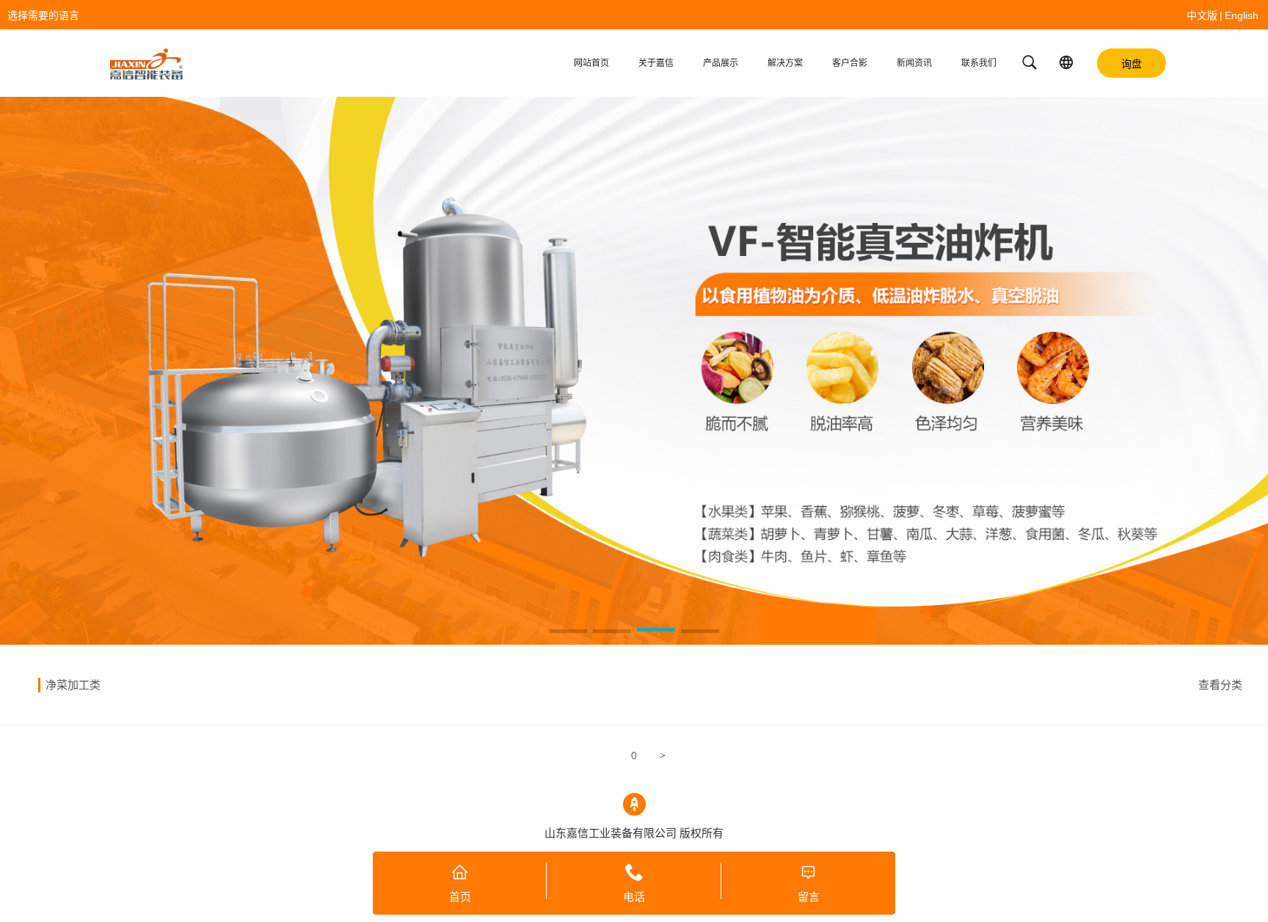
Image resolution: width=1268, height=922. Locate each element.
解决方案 (785, 63)
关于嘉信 (656, 63)
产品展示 (720, 63)
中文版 (1202, 15)
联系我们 (978, 63)
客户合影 (849, 63)
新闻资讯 (914, 63)
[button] (568, 632)
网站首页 (591, 63)
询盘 (1131, 64)
